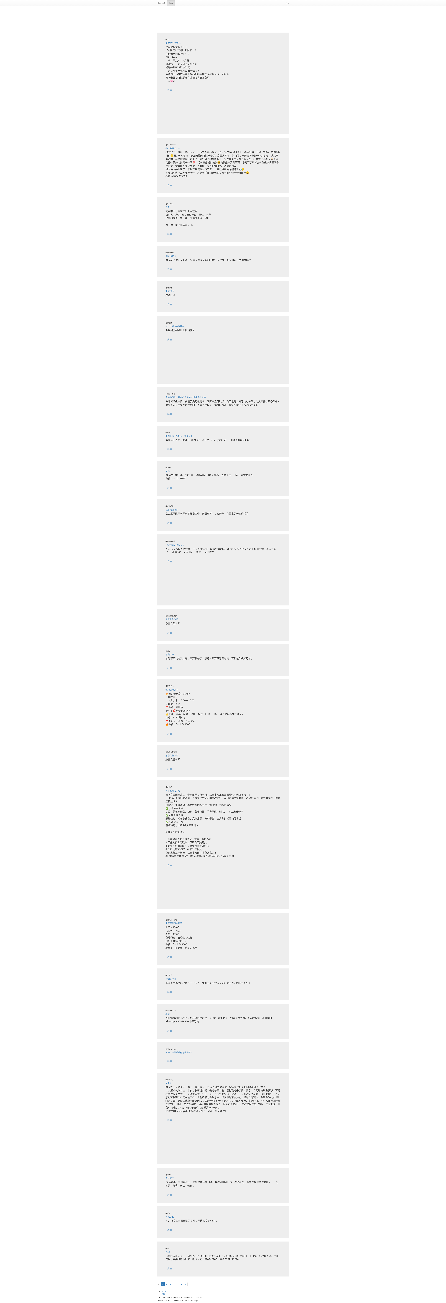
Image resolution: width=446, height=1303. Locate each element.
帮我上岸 (170, 654)
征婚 (168, 470)
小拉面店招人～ (173, 147)
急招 (168, 1251)
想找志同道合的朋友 (175, 326)
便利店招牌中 (172, 689)
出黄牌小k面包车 (173, 42)
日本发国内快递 (173, 790)
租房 (168, 1013)
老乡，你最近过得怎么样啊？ (179, 1052)
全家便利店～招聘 (174, 923)
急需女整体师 (172, 619)
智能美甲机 (171, 978)
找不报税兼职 (172, 509)
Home (171, 3)
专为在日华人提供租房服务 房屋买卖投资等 (186, 397)
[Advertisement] (223, 16)
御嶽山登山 (171, 255)
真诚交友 (170, 1177)
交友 (168, 207)
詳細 (169, 90)
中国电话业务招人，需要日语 (179, 435)
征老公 (169, 1082)
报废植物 (170, 290)
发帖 (288, 3)
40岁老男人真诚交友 (175, 544)
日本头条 (161, 2)
